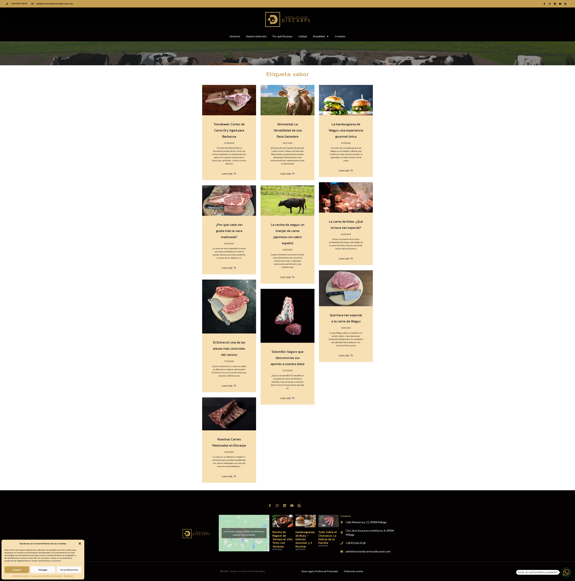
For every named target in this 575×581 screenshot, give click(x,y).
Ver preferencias (69, 569)
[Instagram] (549, 3)
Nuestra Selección (256, 36)
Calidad (302, 36)
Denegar (42, 569)
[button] (79, 543)
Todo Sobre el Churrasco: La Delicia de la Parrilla (327, 537)
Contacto (340, 36)
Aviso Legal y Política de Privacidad (46, 576)
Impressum (68, 576)
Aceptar (17, 569)
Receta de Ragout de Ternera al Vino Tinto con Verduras (282, 539)
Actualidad (319, 36)
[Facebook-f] (544, 3)
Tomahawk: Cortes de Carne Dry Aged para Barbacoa (229, 130)
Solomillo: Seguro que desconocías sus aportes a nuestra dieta (287, 357)
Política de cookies (21, 576)
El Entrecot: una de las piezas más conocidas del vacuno (229, 348)
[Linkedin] (555, 3)
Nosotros (235, 36)
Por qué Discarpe (282, 36)
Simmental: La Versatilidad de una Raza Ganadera (287, 130)
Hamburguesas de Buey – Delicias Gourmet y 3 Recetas (305, 539)
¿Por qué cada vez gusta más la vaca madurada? (229, 230)
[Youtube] (560, 3)
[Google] (565, 3)
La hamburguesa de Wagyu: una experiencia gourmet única (346, 130)
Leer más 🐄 (229, 173)
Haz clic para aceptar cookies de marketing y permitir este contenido (244, 533)
